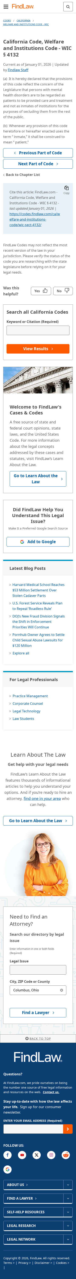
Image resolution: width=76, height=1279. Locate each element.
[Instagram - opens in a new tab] (51, 1155)
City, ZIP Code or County (30, 981)
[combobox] (38, 970)
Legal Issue (19, 961)
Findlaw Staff (18, 70)
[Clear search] (61, 990)
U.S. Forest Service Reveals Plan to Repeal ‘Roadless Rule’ (37, 606)
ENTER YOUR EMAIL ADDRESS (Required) (32, 1121)
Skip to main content (38, 5)
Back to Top (40, 1038)
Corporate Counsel (28, 703)
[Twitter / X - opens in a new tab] (37, 1155)
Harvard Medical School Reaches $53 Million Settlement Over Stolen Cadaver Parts (38, 590)
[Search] (68, 6)
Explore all (21, 653)
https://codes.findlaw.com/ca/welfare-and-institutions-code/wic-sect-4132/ (35, 219)
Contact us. (51, 1092)
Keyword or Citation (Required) (32, 321)
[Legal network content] (67, 1239)
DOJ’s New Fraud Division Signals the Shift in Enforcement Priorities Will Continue (38, 621)
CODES (7, 20)
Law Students (23, 718)
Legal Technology (26, 711)
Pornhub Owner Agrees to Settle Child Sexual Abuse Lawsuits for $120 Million (38, 640)
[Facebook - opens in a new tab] (7, 1155)
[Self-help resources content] (67, 1212)
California (23, 20)
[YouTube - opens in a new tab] (22, 1155)
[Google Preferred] (7, 1169)
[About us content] (67, 1184)
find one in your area (42, 798)
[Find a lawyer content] (67, 1198)
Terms (7, 1263)
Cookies (61, 1263)
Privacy (23, 1263)
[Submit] (68, 1129)
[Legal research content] (67, 1225)
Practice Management (30, 696)
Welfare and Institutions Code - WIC (26, 24)
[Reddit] (66, 1155)
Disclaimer (42, 1263)
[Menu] (6, 6)
